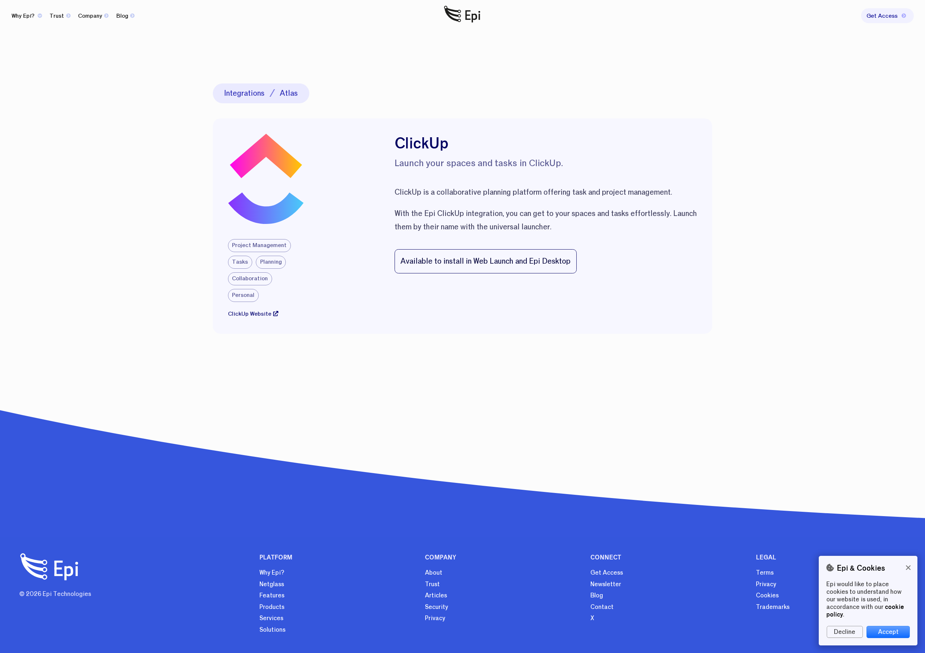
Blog (122, 16)
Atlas (289, 93)
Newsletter (605, 584)
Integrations (244, 93)
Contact (602, 607)
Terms (765, 572)
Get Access (606, 572)
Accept (888, 632)
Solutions (272, 629)
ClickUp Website (249, 313)
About (433, 572)
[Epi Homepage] (462, 23)
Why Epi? (24, 16)
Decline (844, 632)
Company (90, 16)
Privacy (435, 618)
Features (271, 595)
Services (271, 618)
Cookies (767, 595)
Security (436, 607)
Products (271, 607)
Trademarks (773, 607)
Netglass (271, 584)
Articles (436, 595)
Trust (57, 16)
